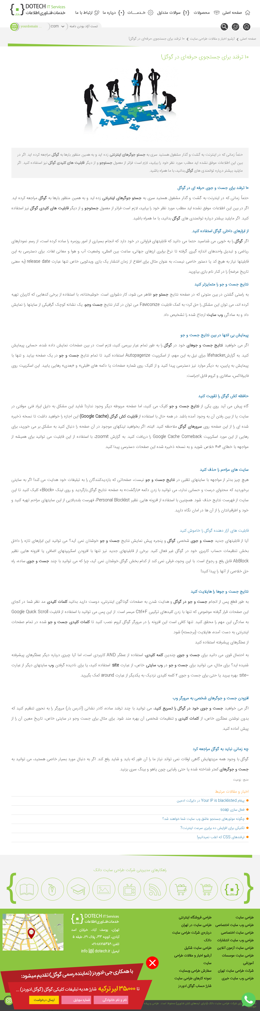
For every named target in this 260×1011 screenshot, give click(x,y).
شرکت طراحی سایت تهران (236, 971)
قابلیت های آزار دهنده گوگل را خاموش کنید (214, 530)
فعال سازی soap (232, 810)
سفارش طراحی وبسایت (195, 971)
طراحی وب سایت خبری (238, 978)
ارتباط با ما (83, 12)
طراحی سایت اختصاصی (237, 933)
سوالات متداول (169, 12)
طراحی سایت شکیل (198, 948)
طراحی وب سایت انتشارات (235, 940)
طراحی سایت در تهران (196, 925)
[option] (231, 889)
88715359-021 (101, 944)
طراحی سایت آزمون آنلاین (235, 948)
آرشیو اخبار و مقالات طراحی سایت (212, 39)
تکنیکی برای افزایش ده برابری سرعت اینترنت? (212, 828)
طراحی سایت (245, 918)
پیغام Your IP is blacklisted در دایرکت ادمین (211, 801)
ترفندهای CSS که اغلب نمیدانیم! (221, 837)
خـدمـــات (136, 12)
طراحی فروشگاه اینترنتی (195, 918)
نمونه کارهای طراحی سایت (193, 978)
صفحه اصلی (232, 12)
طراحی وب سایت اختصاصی (234, 925)
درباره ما (109, 12)
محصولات (202, 12)
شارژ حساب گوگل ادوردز (195, 986)
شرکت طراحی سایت (226, 1003)
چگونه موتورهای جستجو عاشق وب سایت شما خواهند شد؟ (203, 819)
